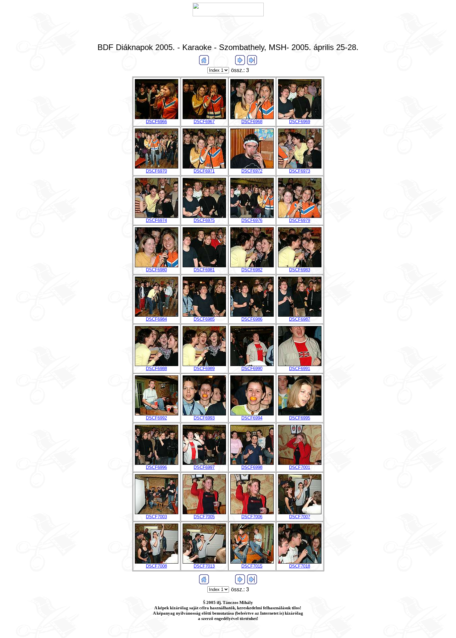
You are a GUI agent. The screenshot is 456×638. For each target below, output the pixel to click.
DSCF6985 (204, 319)
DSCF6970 (156, 171)
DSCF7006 (251, 516)
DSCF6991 (299, 368)
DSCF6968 (251, 121)
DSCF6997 (204, 467)
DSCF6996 (156, 467)
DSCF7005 (204, 516)
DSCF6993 (204, 417)
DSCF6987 (299, 319)
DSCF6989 (204, 368)
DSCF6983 (299, 269)
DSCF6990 (251, 368)
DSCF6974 (156, 220)
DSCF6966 (156, 121)
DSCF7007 (299, 516)
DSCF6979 (299, 220)
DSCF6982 (251, 269)
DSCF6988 (156, 368)
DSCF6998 (251, 467)
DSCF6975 (204, 220)
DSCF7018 (299, 566)
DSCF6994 (251, 417)
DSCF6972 (251, 171)
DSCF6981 (204, 269)
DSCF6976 (251, 220)
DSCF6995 (299, 417)
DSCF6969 (299, 121)
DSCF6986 (251, 319)
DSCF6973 (299, 171)
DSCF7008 (156, 566)
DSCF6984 (156, 319)
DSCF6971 (204, 171)
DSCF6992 (156, 417)
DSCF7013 (204, 566)
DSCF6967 (204, 121)
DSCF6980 (156, 269)
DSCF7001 (299, 467)
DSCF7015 (251, 566)
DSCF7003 (156, 516)
